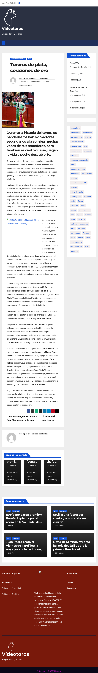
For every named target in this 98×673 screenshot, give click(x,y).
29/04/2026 (12, 465)
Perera (80, 201)
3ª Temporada (76, 108)
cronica (88, 137)
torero (73, 238)
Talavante (81, 228)
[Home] (3, 43)
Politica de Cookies (10, 594)
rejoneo (79, 215)
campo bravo (75, 133)
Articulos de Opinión (18, 58)
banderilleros (36, 81)
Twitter (70, 582)
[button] (95, 43)
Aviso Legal (7, 582)
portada (73, 210)
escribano (74, 155)
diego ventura (76, 146)
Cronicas (74, 73)
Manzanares (87, 174)
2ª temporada (75, 101)
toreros (80, 238)
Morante (74, 178)
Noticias (73, 80)
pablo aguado (76, 196)
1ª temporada (75, 95)
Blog (29, 58)
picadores (23, 85)
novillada (74, 187)
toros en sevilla (76, 247)
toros (88, 238)
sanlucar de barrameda (79, 224)
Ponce (83, 206)
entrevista (88, 151)
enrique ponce (76, 151)
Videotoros (12, 28)
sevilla (29, 85)
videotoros (74, 251)
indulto (73, 165)
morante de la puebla (79, 183)
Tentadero (86, 233)
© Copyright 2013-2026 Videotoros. (49, 671)
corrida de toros (76, 137)
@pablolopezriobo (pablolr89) (35, 78)
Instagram (71, 588)
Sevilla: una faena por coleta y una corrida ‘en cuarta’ (69, 518)
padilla (73, 201)
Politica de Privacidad (11, 588)
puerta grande (84, 210)
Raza (72, 91)
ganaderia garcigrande (79, 160)
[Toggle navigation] (50, 43)
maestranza (46, 81)
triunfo (87, 247)
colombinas (87, 133)
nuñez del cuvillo (77, 192)
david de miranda (77, 142)
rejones (88, 215)
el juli (85, 146)
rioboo (73, 219)
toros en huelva (76, 242)
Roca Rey (81, 219)
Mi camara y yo (76, 87)
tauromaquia (75, 233)
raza (72, 215)
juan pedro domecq (78, 169)
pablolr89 (87, 196)
